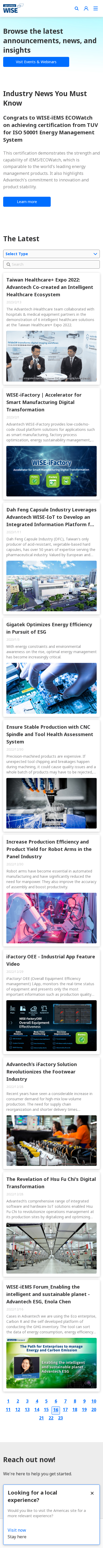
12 (17, 1409)
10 (93, 1401)
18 (74, 1409)
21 (41, 1418)
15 (46, 1409)
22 (51, 1418)
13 (27, 1409)
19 (84, 1409)
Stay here (17, 1537)
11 (8, 1409)
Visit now (17, 1530)
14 (36, 1409)
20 (93, 1409)
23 (60, 1418)
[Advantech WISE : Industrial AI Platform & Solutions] (13, 8)
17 (65, 1409)
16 (55, 1410)
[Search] (76, 8)
